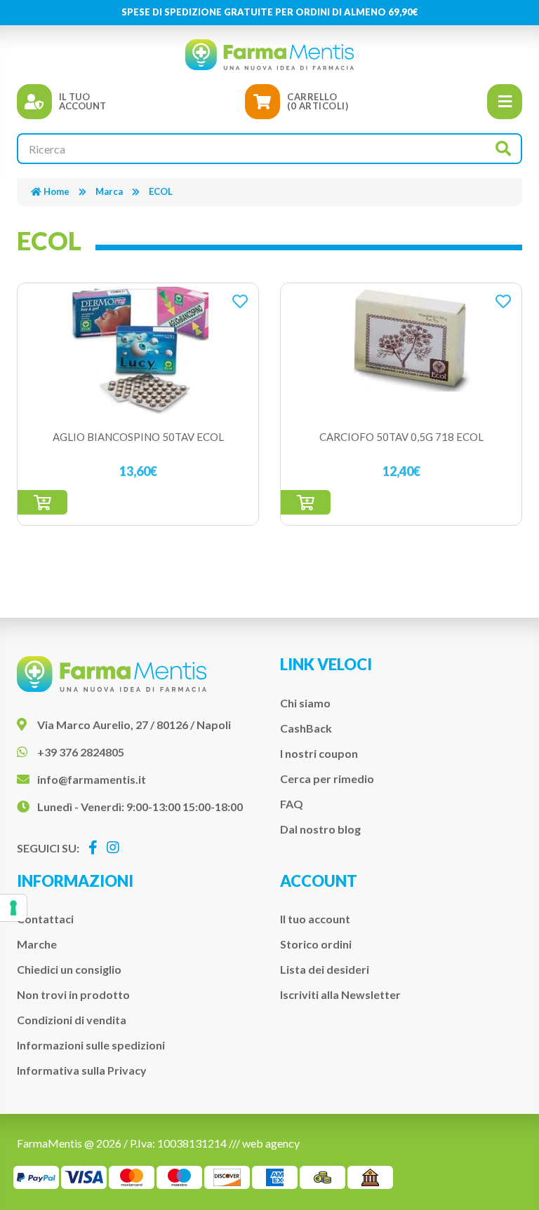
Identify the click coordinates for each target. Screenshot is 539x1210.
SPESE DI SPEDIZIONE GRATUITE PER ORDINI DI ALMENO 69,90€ (269, 12)
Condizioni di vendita (71, 1019)
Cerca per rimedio (327, 778)
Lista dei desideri (324, 969)
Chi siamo (305, 702)
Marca (109, 191)
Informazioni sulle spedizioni (91, 1045)
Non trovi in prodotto (73, 994)
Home (56, 191)
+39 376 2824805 (80, 752)
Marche (37, 944)
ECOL (161, 191)
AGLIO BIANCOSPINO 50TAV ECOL (138, 436)
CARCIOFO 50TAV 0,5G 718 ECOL (401, 436)
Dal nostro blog (320, 829)
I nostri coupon (319, 753)
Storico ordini (316, 944)
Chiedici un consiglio (69, 969)
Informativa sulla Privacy (82, 1070)
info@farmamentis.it (91, 779)
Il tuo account (315, 918)
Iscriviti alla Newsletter (340, 994)
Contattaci (45, 918)
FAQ (291, 803)
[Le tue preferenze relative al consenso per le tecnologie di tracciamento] (13, 908)
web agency (271, 1143)
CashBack (306, 728)
